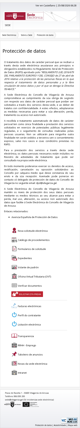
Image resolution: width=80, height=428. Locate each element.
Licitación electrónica (29, 324)
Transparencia (26, 336)
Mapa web (72, 425)
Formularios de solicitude (32, 249)
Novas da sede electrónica (32, 363)
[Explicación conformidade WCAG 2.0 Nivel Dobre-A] (69, 422)
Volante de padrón (28, 267)
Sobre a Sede (26, 35)
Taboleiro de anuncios (30, 354)
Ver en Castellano (45, 5)
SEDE (8, 25)
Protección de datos (45, 35)
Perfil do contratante (29, 315)
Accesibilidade (60, 425)
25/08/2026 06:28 (67, 5)
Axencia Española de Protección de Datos (35, 217)
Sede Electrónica (9, 35)
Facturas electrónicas (29, 306)
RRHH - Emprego (27, 345)
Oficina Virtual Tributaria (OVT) (34, 276)
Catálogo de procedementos (34, 240)
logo (4, 402)
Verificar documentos (30, 285)
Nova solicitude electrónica (33, 230)
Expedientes (25, 258)
